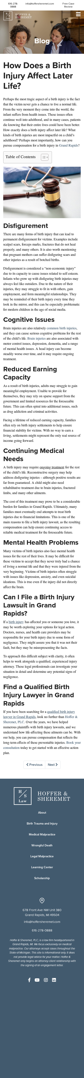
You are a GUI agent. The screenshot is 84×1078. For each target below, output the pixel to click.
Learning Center (42, 867)
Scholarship (42, 878)
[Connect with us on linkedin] (54, 980)
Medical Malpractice (42, 834)
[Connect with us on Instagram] (46, 980)
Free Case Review (68, 5)
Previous (35, 764)
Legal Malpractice (42, 856)
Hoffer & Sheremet (17, 15)
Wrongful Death (42, 845)
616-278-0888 (13, 5)
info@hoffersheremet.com (39, 4)
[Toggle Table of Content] (42, 157)
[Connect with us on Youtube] (37, 980)
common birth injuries (61, 328)
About (42, 812)
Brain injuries (36, 338)
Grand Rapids (68, 145)
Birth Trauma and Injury (42, 823)
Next (52, 764)
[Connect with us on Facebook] (29, 980)
